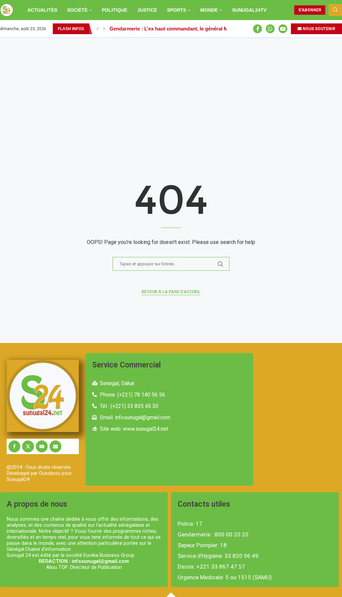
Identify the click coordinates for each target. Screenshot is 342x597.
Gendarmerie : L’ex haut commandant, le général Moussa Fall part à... (190, 28)
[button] (97, 28)
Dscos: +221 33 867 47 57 (211, 567)
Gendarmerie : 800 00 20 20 (213, 534)
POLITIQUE (114, 10)
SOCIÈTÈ (77, 10)
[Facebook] (257, 28)
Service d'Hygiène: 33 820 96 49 (218, 556)
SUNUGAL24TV (249, 10)
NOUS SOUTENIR (318, 28)
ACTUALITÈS (42, 10)
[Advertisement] (171, 88)
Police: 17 (190, 524)
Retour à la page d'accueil (171, 291)
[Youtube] (283, 28)
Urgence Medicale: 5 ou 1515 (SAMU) (225, 577)
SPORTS (176, 10)
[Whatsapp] (270, 28)
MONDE (209, 10)
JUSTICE (147, 10)
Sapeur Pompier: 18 (202, 545)
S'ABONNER (309, 10)
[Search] (335, 10)
